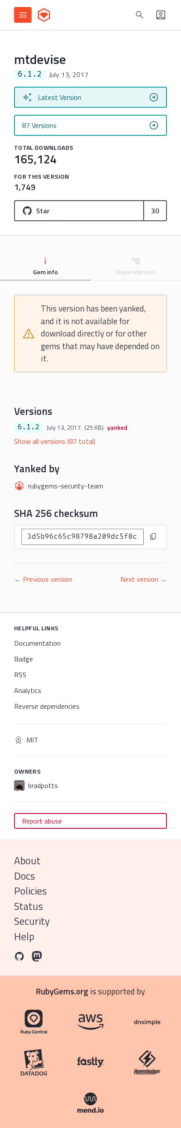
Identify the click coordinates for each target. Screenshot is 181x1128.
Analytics (27, 690)
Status (28, 906)
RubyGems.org (62, 991)
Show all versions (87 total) (54, 441)
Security (32, 921)
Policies (30, 890)
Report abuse (42, 821)
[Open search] (140, 15)
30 (155, 210)
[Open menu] (23, 15)
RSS (20, 674)
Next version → (143, 579)
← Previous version (43, 579)
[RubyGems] (44, 15)
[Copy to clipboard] (153, 536)
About (27, 860)
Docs (24, 876)
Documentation (37, 643)
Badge (23, 659)
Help (24, 936)
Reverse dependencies (47, 706)
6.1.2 (29, 427)
